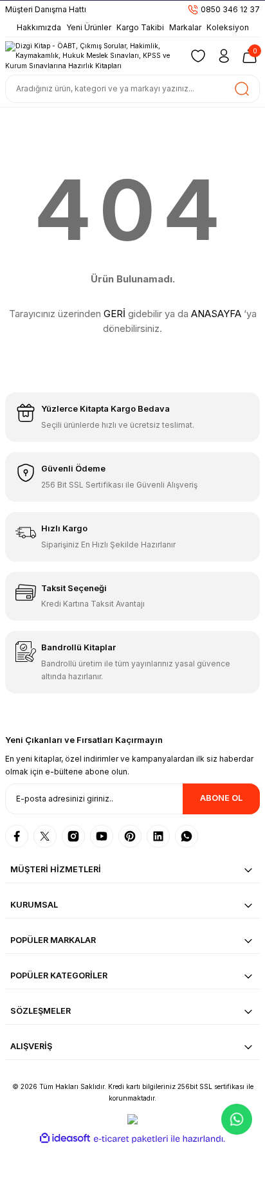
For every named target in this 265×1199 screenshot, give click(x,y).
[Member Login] (224, 56)
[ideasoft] (65, 1138)
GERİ (114, 313)
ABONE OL (221, 798)
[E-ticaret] (131, 1139)
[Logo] (91, 56)
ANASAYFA (216, 313)
